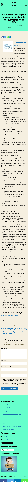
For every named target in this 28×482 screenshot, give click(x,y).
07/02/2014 (21, 25)
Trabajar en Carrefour (8, 429)
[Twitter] (5, 37)
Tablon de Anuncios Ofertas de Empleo (13, 426)
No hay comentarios (15, 27)
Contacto (5, 439)
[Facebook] (2, 37)
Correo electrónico (6, 366)
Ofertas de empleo (14, 11)
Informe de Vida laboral (9, 408)
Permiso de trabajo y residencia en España (14, 417)
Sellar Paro (5, 423)
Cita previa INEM (7, 405)
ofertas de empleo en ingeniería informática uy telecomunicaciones (13, 315)
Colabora (5, 436)
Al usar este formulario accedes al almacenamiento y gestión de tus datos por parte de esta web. (13, 384)
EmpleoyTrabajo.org (10, 476)
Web (2, 373)
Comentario (4, 348)
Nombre (3, 360)
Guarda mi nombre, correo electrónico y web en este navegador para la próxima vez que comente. (14, 380)
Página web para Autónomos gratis (12, 414)
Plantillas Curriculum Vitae (9, 420)
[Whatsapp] (8, 37)
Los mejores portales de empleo (11, 411)
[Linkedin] (10, 37)
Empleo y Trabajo (11, 25)
